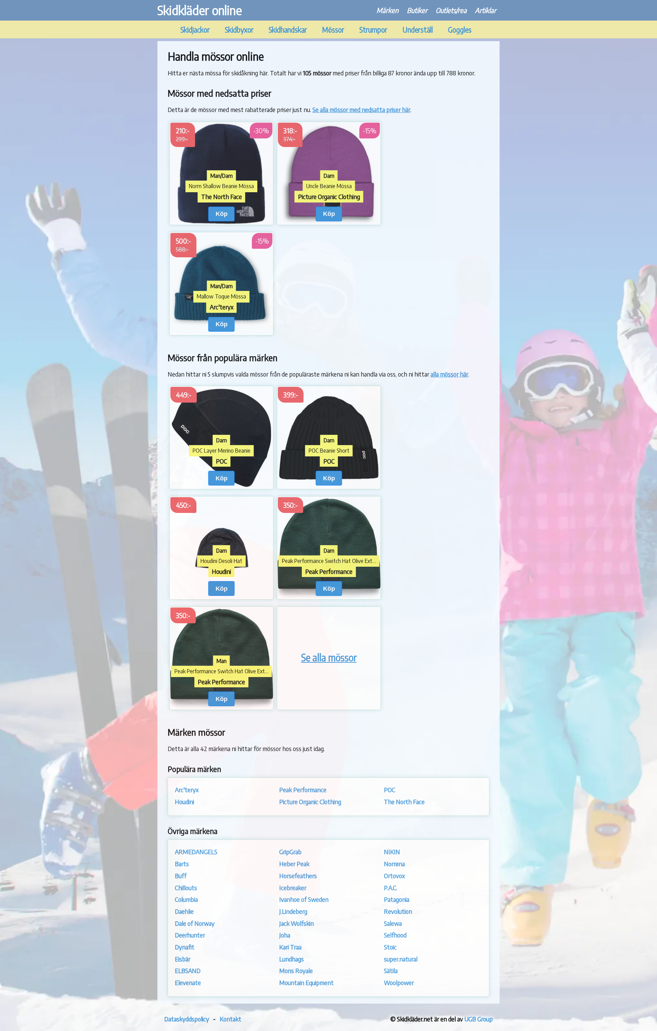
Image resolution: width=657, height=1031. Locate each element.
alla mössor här (449, 374)
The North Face (404, 802)
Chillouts (186, 888)
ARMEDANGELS (196, 852)
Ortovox (394, 876)
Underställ (417, 29)
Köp (222, 213)
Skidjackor (195, 29)
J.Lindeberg (293, 911)
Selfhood (395, 935)
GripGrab (290, 852)
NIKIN (392, 852)
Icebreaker (292, 888)
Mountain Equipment (306, 982)
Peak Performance (302, 790)
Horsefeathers (298, 876)
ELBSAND (188, 970)
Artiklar (485, 10)
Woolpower (399, 982)
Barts (182, 864)
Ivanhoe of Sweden (303, 899)
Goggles (460, 29)
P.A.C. (390, 888)
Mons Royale (296, 970)
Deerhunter (190, 935)
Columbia (186, 899)
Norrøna (394, 864)
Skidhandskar (288, 29)
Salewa (393, 923)
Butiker (417, 10)
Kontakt (230, 1019)
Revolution (398, 911)
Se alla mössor (329, 657)
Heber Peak (294, 864)
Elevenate (188, 982)
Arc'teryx (186, 790)
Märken (387, 10)
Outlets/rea (451, 10)
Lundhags (291, 959)
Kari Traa (290, 947)
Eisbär (182, 959)
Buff (180, 876)
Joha (284, 935)
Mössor (333, 29)
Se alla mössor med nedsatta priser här (361, 109)
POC (389, 790)
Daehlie (184, 911)
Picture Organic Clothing (310, 802)
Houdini (184, 802)
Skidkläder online (199, 10)
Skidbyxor (239, 29)
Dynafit (184, 947)
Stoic (390, 947)
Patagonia (396, 899)
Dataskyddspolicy (186, 1019)
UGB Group (478, 1019)
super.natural (400, 959)
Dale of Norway (195, 923)
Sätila (391, 970)
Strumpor (373, 29)
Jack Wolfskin (296, 923)
